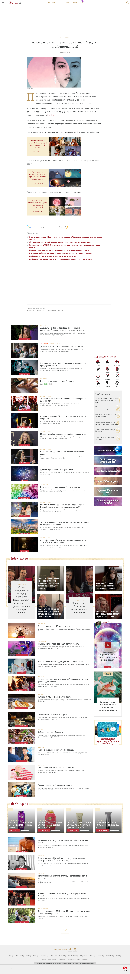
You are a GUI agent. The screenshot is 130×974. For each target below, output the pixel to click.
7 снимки (36, 152)
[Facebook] (70, 950)
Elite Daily (51, 115)
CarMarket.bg (110, 956)
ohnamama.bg (54, 343)
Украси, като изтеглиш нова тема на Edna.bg (108, 741)
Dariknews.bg (44, 956)
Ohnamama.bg (19, 956)
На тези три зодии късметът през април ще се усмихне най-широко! (59, 250)
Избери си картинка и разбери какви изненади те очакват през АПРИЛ (60, 259)
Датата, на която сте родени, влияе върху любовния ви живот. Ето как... (107, 400)
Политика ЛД (52, 959)
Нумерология (78, 3)
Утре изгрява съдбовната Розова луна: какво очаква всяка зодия (37, 175)
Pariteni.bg (101, 956)
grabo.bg (43, 378)
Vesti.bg (28, 956)
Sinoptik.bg (62, 956)
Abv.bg (11, 956)
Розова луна (41, 310)
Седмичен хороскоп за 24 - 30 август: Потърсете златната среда (106, 423)
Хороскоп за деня (105, 356)
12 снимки (37, 183)
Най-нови (51, 3)
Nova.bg (35, 956)
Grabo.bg (92, 956)
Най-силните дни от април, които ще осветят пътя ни (52, 256)
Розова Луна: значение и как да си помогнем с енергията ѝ (37, 203)
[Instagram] (75, 950)
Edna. (15, 2)
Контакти (85, 959)
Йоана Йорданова (109, 622)
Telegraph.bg (83, 956)
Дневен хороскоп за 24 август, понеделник (105, 431)
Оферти (21, 803)
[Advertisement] (52, 282)
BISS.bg (118, 956)
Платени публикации (74, 959)
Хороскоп (65, 3)
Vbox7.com (54, 956)
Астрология (65, 37)
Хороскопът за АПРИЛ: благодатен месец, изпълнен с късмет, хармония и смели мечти (64, 246)
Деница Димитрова (39, 308)
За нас (44, 959)
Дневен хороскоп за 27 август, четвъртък (105, 438)
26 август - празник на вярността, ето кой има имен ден (106, 408)
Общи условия (23, 968)
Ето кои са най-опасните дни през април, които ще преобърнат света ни (61, 253)
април (61, 310)
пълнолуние (52, 310)
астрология (31, 310)
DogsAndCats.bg (73, 956)
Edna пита (19, 558)
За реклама (62, 959)
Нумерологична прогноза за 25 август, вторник (105, 415)
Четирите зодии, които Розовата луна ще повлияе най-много (38, 144)
